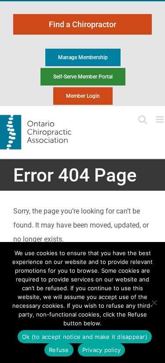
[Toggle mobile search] (142, 119)
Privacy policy (101, 349)
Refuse (59, 349)
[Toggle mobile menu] (160, 119)
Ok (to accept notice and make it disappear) (84, 336)
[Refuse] (154, 302)
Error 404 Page (75, 175)
